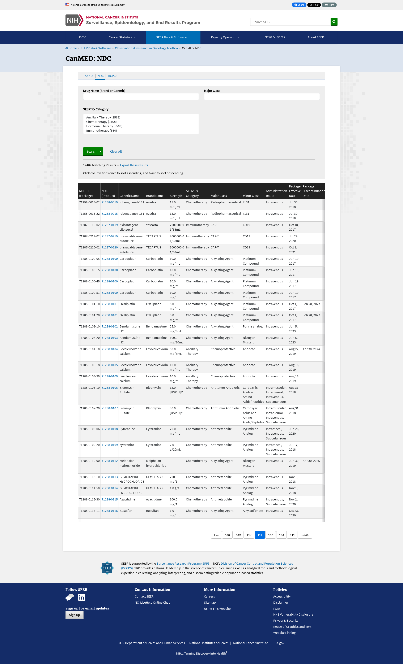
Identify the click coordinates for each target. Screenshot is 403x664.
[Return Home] (132, 20)
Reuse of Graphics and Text (292, 626)
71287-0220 (110, 247)
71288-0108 (110, 429)
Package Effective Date (295, 191)
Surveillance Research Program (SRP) (183, 563)
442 (270, 535)
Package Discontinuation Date (314, 191)
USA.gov (278, 643)
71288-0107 (110, 408)
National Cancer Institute (250, 643)
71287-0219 (110, 236)
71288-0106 (110, 387)
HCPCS (113, 76)
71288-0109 (110, 445)
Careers (209, 596)
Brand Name (155, 196)
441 (259, 535)
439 (238, 535)
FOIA (276, 608)
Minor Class (251, 196)
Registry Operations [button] (225, 37)
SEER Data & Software (96, 48)
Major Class (212, 90)
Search (91, 151)
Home (82, 37)
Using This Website (217, 608)
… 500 (305, 535)
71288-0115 (110, 499)
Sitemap (210, 602)
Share (300, 5)
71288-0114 (110, 488)
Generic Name (129, 196)
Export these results (134, 165)
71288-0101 (110, 304)
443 (281, 535)
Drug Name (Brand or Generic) (104, 90)
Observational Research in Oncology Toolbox (146, 48)
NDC (101, 76)
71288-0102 (110, 326)
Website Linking (284, 632)
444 (292, 535)
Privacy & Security (285, 620)
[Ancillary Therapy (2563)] (141, 117)
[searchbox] (206, 96)
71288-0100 (110, 258)
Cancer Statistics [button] (121, 37)
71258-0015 (110, 202)
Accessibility (281, 596)
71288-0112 (110, 461)
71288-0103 (110, 337)
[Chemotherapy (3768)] (141, 122)
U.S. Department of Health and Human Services (152, 643)
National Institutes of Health (209, 643)
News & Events (275, 37)
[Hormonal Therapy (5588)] (141, 126)
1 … (216, 535)
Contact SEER (144, 596)
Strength (176, 196)
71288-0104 (110, 349)
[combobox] (262, 96)
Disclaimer (280, 602)
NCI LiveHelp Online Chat (152, 602)
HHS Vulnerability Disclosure (293, 614)
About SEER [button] (315, 37)
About (89, 76)
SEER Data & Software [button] (171, 37)
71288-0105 (110, 365)
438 (227, 535)
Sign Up (74, 615)
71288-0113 (110, 477)
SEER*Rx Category (95, 109)
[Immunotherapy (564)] (141, 130)
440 (248, 535)
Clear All (116, 151)
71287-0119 (110, 225)
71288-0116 (110, 510)
